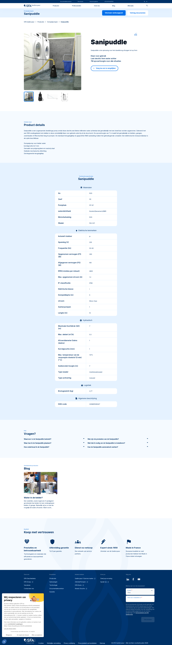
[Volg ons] (128, 579)
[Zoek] (147, 5)
